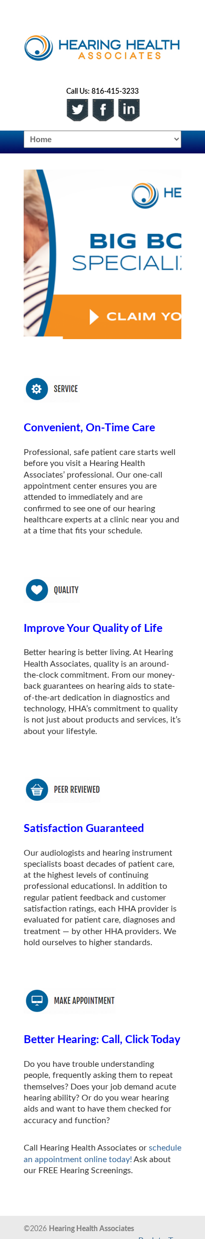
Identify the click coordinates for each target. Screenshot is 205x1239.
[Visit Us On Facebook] (103, 109)
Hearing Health (102, 42)
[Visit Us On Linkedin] (128, 109)
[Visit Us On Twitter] (77, 109)
